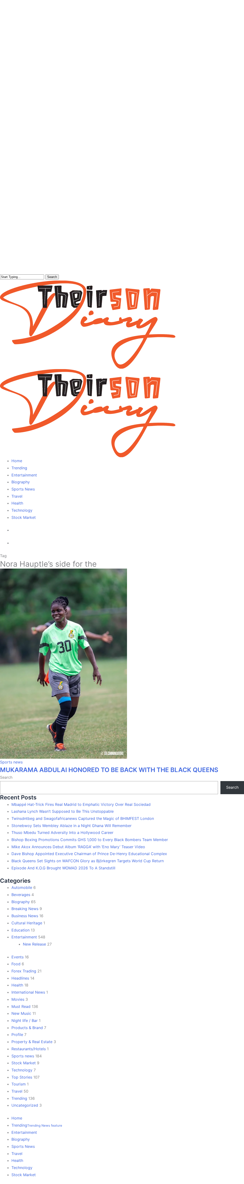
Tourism (18, 1084)
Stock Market (23, 1062)
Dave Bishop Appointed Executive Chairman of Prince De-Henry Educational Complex (89, 853)
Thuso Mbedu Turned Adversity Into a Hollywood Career (62, 832)
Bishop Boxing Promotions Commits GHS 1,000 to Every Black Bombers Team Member (89, 839)
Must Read (20, 1006)
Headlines (20, 978)
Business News (24, 915)
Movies (17, 999)
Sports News (23, 1146)
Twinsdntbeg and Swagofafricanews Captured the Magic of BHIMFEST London (82, 818)
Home (16, 1118)
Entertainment (24, 937)
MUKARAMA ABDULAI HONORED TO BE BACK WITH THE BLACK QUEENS (109, 769)
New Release (34, 944)
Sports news (11, 762)
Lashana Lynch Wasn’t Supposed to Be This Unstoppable (62, 811)
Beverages (20, 894)
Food (15, 963)
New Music (21, 1013)
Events (17, 957)
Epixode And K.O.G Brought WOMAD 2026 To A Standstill (63, 868)
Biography (20, 901)
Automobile (21, 887)
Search (52, 277)
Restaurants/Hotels (28, 1048)
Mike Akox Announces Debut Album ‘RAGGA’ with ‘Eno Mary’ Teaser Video (78, 846)
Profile (17, 1034)
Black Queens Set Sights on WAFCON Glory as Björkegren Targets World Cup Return (87, 860)
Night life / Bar (24, 1020)
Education (20, 930)
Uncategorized (24, 1105)
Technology (21, 1070)
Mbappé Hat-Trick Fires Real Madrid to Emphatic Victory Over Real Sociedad (81, 804)
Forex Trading (23, 971)
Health (17, 985)
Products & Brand (27, 1027)
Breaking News (24, 908)
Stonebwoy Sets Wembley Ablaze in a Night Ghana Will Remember (71, 825)
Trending (19, 1098)
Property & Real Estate (31, 1041)
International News (28, 992)
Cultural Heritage (26, 923)
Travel (16, 1091)
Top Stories (21, 1077)
